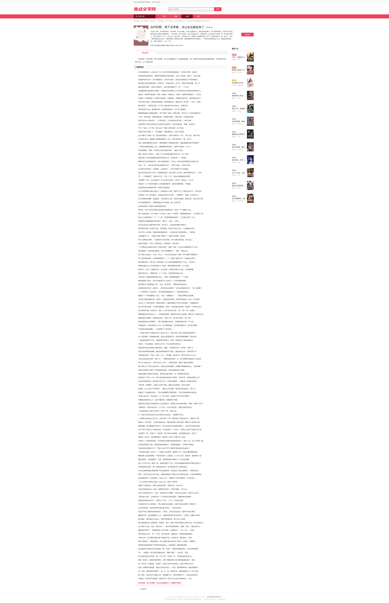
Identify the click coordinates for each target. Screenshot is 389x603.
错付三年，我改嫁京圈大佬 (238, 109)
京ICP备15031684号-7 (214, 597)
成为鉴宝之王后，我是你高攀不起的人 (238, 83)
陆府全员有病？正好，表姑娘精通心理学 (238, 70)
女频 (187, 16)
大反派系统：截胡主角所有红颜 (238, 122)
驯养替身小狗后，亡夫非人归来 (238, 96)
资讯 (198, 16)
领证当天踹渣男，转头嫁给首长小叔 (238, 186)
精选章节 (144, 589)
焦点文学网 (144, 21)
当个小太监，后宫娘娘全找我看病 (238, 173)
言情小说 (152, 21)
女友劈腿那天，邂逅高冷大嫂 (238, 199)
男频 (175, 16)
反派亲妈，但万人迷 (238, 160)
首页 (164, 16)
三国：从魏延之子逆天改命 (238, 57)
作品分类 (141, 16)
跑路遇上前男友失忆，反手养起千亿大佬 (238, 134)
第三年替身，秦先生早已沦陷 (238, 147)
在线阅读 (247, 34)
